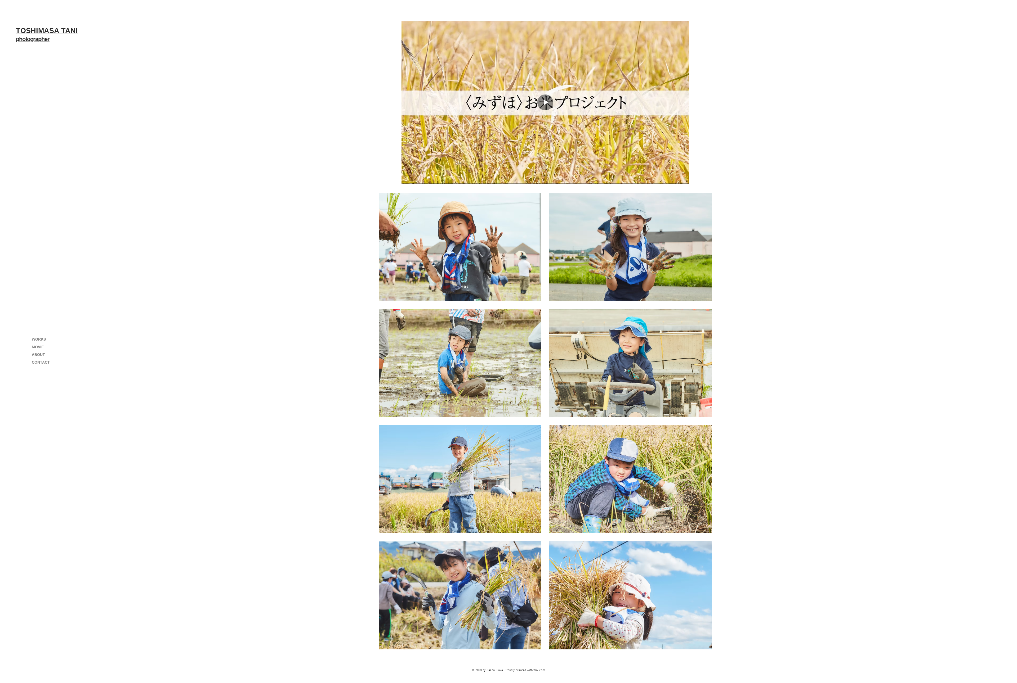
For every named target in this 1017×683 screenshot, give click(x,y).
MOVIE (38, 347)
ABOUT (38, 354)
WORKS (39, 339)
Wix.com (539, 670)
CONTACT (41, 362)
